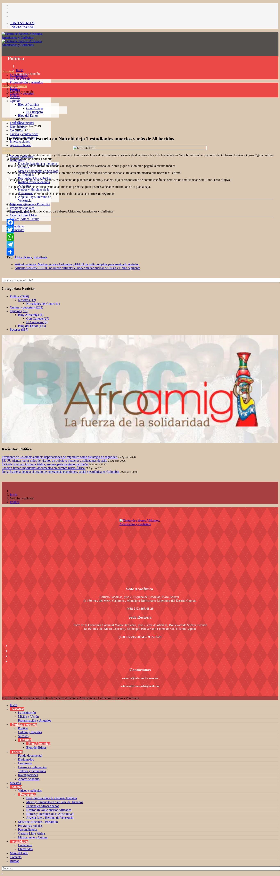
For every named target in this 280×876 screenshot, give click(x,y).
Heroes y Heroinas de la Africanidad (49, 813)
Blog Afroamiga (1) (30, 314)
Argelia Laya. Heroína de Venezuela (49, 817)
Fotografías (28, 794)
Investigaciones (28, 775)
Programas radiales (22, 208)
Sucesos (23, 736)
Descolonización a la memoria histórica (51, 798)
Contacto (16, 857)
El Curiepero (34, 112)
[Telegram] (140, 244)
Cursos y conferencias (24, 134)
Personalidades (27, 829)
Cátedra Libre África (23, 215)
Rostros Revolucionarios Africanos (48, 810)
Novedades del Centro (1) (43, 303)
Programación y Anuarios (26, 82)
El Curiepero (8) (36, 322)
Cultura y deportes (30, 732)
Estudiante (40, 257)
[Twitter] (140, 229)
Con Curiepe (34, 108)
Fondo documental (30, 755)
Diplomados (26, 759)
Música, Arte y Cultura (24, 219)
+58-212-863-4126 (22, 23)
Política (21, 77)
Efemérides (17, 230)
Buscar (14, 861)
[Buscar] (2, 241)
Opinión (15, 101)
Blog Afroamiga (28, 104)
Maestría (7, 149)
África (18, 257)
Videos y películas (30, 790)
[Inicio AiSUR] (140, 548)
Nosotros (8, 71)
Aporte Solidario (20, 145)
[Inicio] (2, 67)
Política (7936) (19, 296)
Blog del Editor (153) (32, 326)
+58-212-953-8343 (22, 27)
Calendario (17, 226)
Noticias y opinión (14, 86)
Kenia (28, 257)
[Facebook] (140, 222)
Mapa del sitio (19, 853)
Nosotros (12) (27, 300)
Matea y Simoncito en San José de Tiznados (54, 802)
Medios (7, 152)
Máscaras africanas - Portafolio (38, 821)
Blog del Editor (28, 115)
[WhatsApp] (140, 237)
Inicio (19, 70)
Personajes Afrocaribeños (42, 806)
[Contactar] (2, 237)
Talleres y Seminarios (32, 771)
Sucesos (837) (19, 329)
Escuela (7, 119)
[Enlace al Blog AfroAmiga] (140, 389)
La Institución (27, 712)
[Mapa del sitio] (2, 233)
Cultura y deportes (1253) (26, 307)
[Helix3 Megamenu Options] (3, 52)
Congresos (25, 763)
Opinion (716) (19, 311)
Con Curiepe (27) (37, 318)
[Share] (140, 252)
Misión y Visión (28, 716)
